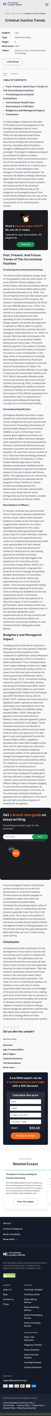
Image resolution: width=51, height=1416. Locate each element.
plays (28, 165)
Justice (19, 13)
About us (7, 1289)
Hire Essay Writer (32, 1294)
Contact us (8, 1299)
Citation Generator (33, 1367)
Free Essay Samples (33, 1289)
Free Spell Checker (32, 1362)
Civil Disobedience (12, 1063)
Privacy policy (41, 840)
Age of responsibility (13, 1049)
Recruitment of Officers (20, 106)
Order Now (25, 244)
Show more (8, 1239)
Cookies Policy (38, 1405)
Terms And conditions (29, 840)
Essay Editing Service (30, 1301)
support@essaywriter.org (14, 1380)
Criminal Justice (38, 50)
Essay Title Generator (29, 1338)
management (10, 403)
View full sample (25, 1202)
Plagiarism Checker (33, 1345)
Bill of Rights (9, 1054)
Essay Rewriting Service (31, 1308)
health (15, 982)
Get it (40, 837)
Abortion (7, 1223)
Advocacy (8, 1045)
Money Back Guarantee (26, 1408)
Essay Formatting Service (32, 1324)
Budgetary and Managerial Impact (25, 110)
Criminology (20, 53)
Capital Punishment (13, 1058)
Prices (6, 1304)
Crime (26, 50)
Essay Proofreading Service (33, 1316)
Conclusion (12, 114)
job (40, 601)
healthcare (29, 475)
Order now (25, 1136)
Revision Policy (9, 1408)
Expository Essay (23, 37)
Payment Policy (23, 1405)
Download (14, 62)
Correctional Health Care (20, 102)
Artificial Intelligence (12, 1229)
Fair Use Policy (9, 1405)
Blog (5, 1294)
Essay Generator (31, 1350)
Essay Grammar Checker (31, 1356)
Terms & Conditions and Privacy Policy (18, 1403)
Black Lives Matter (11, 1234)
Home (7, 13)
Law (12, 13)
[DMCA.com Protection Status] (9, 1277)
